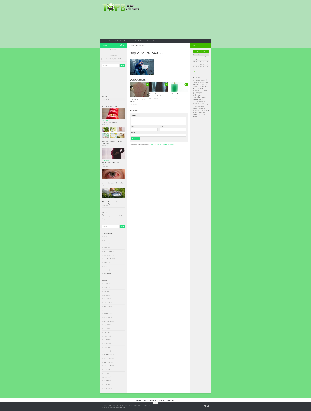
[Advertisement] (155, 26)
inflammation (196, 99)
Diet (105, 236)
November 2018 (108, 358)
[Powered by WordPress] (108, 407)
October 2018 (107, 362)
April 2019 (106, 340)
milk (204, 101)
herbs (195, 95)
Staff (145, 400)
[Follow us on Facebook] (121, 45)
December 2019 (108, 310)
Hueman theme (121, 407)
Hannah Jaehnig (135, 57)
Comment (134, 115)
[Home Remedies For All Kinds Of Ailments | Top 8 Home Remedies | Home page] (120, 7)
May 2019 (106, 336)
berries (197, 84)
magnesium (205, 99)
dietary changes (204, 86)
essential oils (198, 88)
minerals (196, 104)
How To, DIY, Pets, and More (143, 41)
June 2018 (106, 377)
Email (161, 126)
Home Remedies (106, 41)
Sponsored (106, 270)
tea (207, 110)
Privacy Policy (171, 400)
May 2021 (106, 287)
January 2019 (107, 351)
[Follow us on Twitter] (124, 45)
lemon (201, 99)
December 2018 (108, 354)
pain (195, 106)
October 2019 (107, 317)
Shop (154, 41)
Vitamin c (195, 115)
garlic (195, 93)
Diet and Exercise (128, 41)
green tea (204, 93)
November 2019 (108, 313)
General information (109, 251)
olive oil (202, 104)
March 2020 (106, 299)
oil (199, 103)
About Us (138, 400)
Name (132, 126)
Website (133, 132)
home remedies (198, 96)
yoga (199, 117)
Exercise (106, 244)
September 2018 (108, 366)
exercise (196, 90)
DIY (103, 139)
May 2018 (106, 381)
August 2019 (107, 325)
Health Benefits (117, 41)
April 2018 (106, 384)
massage (195, 101)
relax (199, 108)
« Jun (194, 71)
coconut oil (203, 84)
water (195, 117)
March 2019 (106, 343)
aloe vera (195, 80)
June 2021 (106, 284)
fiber (201, 91)
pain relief (199, 106)
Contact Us (153, 400)
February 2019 (107, 347)
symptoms (201, 110)
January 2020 (107, 306)
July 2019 (106, 328)
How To (105, 262)
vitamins (202, 114)
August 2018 (107, 369)
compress (195, 86)
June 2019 (106, 332)
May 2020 (106, 291)
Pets (103, 200)
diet (198, 86)
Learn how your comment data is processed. (162, 144)
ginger (199, 93)
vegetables (202, 112)
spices (202, 108)
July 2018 (106, 373)
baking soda (204, 82)
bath (194, 84)
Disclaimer (161, 400)
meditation (200, 101)
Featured (106, 247)
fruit (205, 91)
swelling (195, 110)
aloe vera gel (201, 80)
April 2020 (106, 295)
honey (204, 97)
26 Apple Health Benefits (109, 122)
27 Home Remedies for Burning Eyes (113, 183)
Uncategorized (107, 273)
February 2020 (107, 302)
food (203, 90)
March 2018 (106, 388)
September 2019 (108, 321)
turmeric (196, 112)
